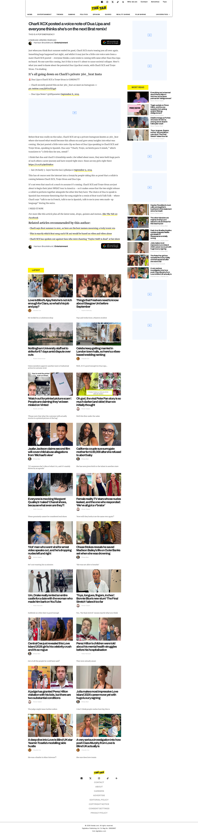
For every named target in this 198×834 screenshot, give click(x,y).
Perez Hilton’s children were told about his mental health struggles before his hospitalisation (96, 646)
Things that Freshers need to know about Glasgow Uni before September (97, 303)
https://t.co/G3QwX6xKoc (41, 164)
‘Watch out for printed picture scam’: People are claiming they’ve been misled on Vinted (50, 401)
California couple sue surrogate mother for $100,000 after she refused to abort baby (98, 452)
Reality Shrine (123, 14)
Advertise (155, 2)
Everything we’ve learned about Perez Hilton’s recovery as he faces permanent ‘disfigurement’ (160, 95)
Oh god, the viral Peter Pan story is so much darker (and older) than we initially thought (98, 401)
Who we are (132, 2)
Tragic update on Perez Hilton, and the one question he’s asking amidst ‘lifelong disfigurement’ (159, 109)
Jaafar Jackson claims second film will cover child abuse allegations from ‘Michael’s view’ (49, 452)
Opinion (96, 14)
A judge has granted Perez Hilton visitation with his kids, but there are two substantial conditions (49, 694)
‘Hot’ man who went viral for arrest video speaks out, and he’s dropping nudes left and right (50, 550)
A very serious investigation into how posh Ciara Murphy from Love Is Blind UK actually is (98, 743)
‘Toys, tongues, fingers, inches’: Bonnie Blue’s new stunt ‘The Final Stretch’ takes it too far (97, 598)
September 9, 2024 (83, 170)
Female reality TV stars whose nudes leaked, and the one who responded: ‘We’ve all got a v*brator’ (98, 502)
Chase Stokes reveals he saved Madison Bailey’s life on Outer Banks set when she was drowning (98, 550)
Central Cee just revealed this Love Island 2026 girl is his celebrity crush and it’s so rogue (50, 646)
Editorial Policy (99, 800)
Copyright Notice (99, 804)
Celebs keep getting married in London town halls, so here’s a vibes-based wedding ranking (98, 351)
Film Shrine (140, 14)
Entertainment (44, 14)
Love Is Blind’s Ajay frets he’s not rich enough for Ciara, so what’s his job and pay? (50, 303)
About (99, 787)
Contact (144, 2)
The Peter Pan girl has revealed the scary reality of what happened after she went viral (160, 258)
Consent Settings (99, 808)
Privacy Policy (99, 813)
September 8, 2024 (70, 94)
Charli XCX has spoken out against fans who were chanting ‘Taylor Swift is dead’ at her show (75, 239)
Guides (108, 14)
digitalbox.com (101, 831)
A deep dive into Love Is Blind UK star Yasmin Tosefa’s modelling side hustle (50, 743)
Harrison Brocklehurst (43, 43)
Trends (59, 14)
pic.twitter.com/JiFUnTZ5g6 (42, 88)
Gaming (71, 14)
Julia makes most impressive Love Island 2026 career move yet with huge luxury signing (97, 694)
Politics (84, 14)
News (29, 14)
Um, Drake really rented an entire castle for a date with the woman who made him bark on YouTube (50, 598)
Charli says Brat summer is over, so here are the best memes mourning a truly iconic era (72, 228)
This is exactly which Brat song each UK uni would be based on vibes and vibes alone (71, 233)
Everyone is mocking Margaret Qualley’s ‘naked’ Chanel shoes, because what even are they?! (47, 502)
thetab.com (95, 825)
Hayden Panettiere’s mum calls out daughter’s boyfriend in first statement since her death (160, 208)
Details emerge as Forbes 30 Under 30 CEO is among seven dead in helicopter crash (160, 121)
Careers (99, 791)
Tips (165, 2)
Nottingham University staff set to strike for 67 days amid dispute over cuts (49, 351)
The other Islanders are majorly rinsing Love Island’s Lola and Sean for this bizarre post (160, 221)
